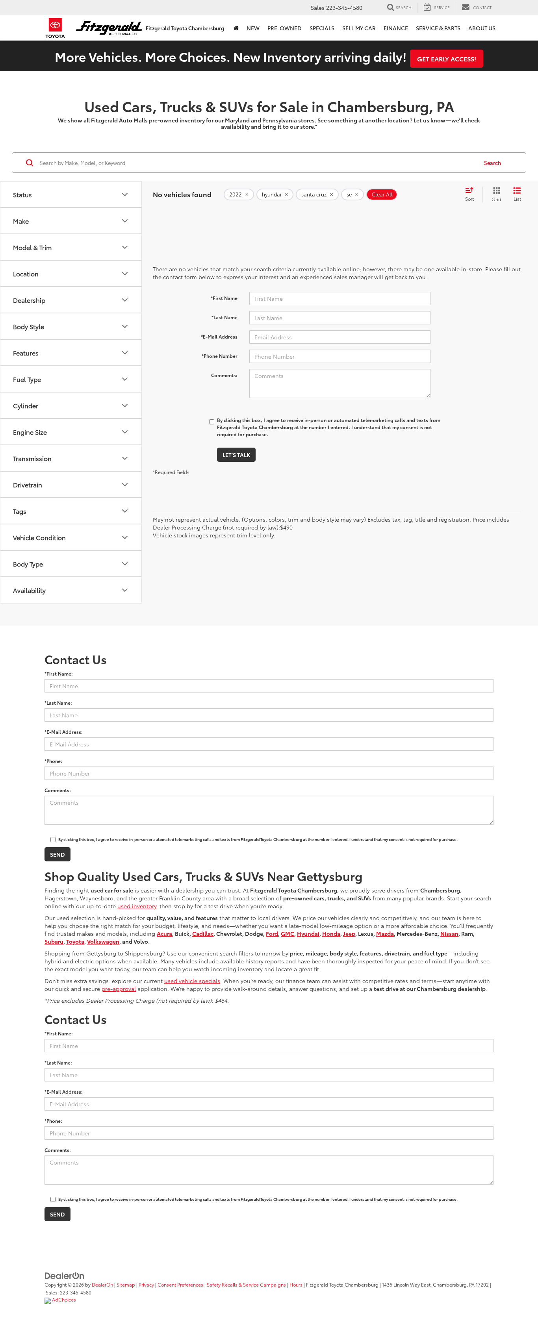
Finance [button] (396, 28)
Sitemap (126, 1284)
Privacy (146, 1284)
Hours (295, 1284)
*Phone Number (219, 355)
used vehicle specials (192, 981)
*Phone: (53, 760)
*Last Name (224, 317)
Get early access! (446, 58)
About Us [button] (481, 28)
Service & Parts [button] (438, 28)
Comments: (224, 375)
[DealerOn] (65, 1275)
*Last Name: (58, 702)
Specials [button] (322, 28)
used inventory (136, 906)
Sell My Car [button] (359, 28)
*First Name (224, 297)
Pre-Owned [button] (284, 28)
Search (492, 162)
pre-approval (119, 988)
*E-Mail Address (219, 336)
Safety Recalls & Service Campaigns (246, 1284)
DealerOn (102, 1284)
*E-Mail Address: (64, 731)
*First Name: (59, 673)
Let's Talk (236, 455)
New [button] (253, 28)
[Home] (236, 28)
